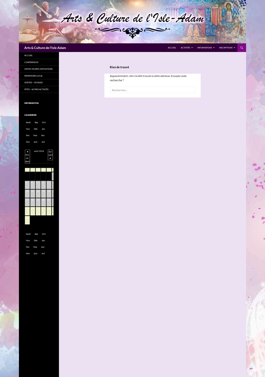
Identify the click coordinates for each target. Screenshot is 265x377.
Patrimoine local (33, 76)
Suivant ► (50, 154)
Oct (44, 122)
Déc (36, 128)
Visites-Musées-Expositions (38, 69)
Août (28, 122)
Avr (43, 135)
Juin (35, 141)
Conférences (31, 62)
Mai (28, 141)
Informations (204, 47)
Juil (43, 141)
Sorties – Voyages (33, 82)
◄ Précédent (27, 156)
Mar (35, 135)
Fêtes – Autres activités (36, 89)
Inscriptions (226, 47)
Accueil (172, 47)
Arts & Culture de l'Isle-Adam (45, 48)
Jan (43, 128)
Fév (27, 135)
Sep (36, 122)
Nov (28, 128)
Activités (185, 47)
